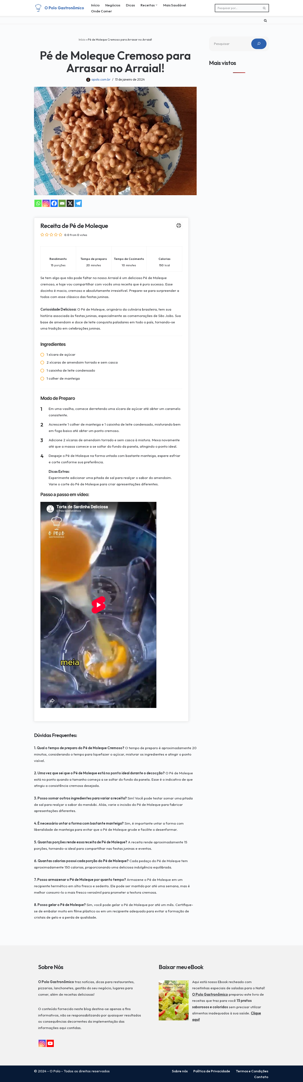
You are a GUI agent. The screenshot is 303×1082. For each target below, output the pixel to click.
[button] (156, 5)
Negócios (112, 5)
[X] (70, 203)
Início (95, 5)
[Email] (62, 203)
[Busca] (264, 8)
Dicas (130, 5)
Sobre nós (180, 1071)
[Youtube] (50, 1043)
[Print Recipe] (178, 225)
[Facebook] (54, 203)
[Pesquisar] (259, 44)
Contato (261, 1077)
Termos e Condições (252, 1071)
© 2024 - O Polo (47, 1071)
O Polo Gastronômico (210, 994)
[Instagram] (46, 203)
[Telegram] (78, 203)
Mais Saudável (174, 5)
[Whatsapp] (38, 203)
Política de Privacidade (211, 1071)
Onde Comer (101, 11)
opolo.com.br (101, 79)
